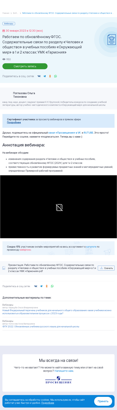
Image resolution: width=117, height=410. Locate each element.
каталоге (91, 246)
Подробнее (14, 122)
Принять (103, 401)
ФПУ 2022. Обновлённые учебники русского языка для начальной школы (40, 326)
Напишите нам (64, 370)
